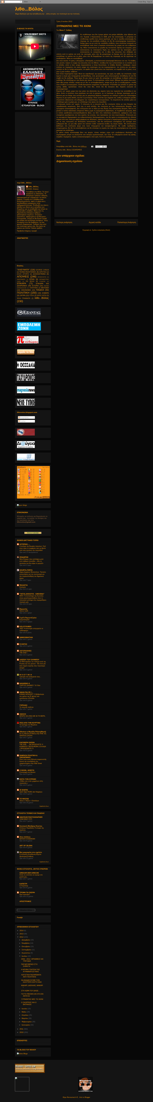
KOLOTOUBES (25, 626)
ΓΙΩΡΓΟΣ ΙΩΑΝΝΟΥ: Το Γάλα (29, 685)
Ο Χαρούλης (23, 886)
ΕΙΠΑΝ (31, 279)
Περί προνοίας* (24, 894)
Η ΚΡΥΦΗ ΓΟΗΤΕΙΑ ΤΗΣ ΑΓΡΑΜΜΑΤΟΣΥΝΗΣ (30, 970)
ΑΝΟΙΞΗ (22, 714)
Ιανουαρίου (26, 1025)
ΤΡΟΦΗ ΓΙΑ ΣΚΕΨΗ (27, 892)
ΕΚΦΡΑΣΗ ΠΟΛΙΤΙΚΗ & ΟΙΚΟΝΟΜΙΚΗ (28, 756)
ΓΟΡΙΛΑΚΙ (23, 705)
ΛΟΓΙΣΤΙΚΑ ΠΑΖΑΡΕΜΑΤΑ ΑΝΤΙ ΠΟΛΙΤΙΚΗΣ (31, 976)
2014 (22, 930)
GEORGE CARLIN (42, 270)
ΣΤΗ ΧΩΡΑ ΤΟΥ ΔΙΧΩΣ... (30, 991)
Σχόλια (22, 421)
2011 (22, 1029)
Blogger (87, 1097)
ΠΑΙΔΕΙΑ (40, 290)
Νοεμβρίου (26, 943)
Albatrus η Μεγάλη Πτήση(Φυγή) (32, 732)
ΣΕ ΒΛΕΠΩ (23, 790)
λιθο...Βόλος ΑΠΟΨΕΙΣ (72, 150)
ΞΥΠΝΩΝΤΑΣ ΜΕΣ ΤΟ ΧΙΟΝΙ (32, 999)
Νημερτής (23, 609)
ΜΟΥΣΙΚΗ (45, 288)
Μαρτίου (25, 1018)
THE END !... (24, 653)
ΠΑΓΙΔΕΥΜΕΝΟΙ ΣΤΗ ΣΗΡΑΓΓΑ (29, 965)
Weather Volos (26, 910)
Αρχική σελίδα (95, 222)
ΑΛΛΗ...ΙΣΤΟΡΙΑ (23, 274)
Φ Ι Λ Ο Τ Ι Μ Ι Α (25, 675)
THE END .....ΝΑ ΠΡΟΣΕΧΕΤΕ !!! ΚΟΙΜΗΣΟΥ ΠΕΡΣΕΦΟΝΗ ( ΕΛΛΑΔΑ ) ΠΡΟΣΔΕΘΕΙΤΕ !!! (32, 747)
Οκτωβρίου (26, 946)
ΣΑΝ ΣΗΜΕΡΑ (43, 293)
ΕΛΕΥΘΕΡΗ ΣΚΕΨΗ (27, 742)
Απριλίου (25, 1015)
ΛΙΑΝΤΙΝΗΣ (34, 288)
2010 (22, 1032)
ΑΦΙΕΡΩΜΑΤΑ (21, 279)
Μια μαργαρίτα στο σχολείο (30, 852)
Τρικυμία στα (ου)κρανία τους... (30, 677)
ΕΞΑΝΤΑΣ (42, 281)
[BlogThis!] (99, 146)
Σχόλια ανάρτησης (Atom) (101, 230)
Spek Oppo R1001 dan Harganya (30, 792)
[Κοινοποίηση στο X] (101, 146)
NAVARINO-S (24, 683)
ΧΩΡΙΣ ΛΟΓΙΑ (41, 295)
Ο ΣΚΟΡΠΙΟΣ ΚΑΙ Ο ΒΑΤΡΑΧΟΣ (28, 1003)
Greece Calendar (33, 533)
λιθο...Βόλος (29, 8)
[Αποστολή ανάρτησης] (92, 146)
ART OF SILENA (25, 846)
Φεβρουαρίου (27, 1022)
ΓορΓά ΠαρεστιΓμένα (27, 618)
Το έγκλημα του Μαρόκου (28, 725)
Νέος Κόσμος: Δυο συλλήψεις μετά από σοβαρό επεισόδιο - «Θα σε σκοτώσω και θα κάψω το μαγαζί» (31, 561)
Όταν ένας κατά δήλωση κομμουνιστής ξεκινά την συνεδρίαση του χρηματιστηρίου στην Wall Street (32, 761)
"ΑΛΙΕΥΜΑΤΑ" (23, 270)
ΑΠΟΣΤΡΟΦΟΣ (25, 901)
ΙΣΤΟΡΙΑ (35, 286)
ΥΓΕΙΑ (31, 295)
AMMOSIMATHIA (26, 637)
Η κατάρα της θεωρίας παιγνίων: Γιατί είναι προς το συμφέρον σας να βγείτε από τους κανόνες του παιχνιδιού (32, 548)
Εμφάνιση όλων (44, 806)
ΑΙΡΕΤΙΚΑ (42, 272)
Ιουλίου (25, 956)
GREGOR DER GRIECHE (29, 873)
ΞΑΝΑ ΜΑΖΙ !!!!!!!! (25, 819)
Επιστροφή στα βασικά (27, 772)
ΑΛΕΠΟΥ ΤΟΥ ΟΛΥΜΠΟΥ (29, 660)
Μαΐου (24, 1012)
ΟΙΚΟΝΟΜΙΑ (26, 290)
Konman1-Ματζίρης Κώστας (30, 826)
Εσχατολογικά (24, 620)
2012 (22, 937)
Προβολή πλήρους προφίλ (27, 231)
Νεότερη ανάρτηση (64, 222)
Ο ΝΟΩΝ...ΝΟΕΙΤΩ (26, 770)
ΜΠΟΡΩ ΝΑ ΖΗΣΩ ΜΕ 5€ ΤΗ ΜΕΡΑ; (32, 716)
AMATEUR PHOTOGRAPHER (30, 817)
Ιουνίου (25, 1009)
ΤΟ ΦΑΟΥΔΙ (24, 799)
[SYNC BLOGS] (22, 505)
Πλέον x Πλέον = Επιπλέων (29, 801)
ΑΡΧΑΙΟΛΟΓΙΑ (42, 277)
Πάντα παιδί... (24, 611)
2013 (22, 934)
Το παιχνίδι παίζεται (26, 707)
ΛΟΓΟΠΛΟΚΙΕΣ (25, 651)
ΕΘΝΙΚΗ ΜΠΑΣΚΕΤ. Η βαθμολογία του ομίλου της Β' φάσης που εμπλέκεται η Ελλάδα (31, 696)
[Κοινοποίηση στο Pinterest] (105, 146)
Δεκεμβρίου (26, 940)
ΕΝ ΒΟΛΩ (30, 281)
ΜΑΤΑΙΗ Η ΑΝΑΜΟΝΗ (27, 839)
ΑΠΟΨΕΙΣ (23, 276)
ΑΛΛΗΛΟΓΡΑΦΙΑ (39, 274)
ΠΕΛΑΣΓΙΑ (23, 585)
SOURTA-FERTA (26, 570)
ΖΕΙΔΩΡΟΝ (23, 557)
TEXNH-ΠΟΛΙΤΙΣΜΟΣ (27, 272)
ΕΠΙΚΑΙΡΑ (21, 283)
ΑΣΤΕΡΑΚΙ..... (24, 544)
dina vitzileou (24, 837)
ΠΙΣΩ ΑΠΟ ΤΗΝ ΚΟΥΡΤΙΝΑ (29, 723)
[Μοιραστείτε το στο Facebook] (103, 146)
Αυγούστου (26, 953)
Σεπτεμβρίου (27, 950)
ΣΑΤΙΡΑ (22, 295)
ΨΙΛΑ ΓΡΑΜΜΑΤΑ (23, 298)
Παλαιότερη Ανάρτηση (126, 222)
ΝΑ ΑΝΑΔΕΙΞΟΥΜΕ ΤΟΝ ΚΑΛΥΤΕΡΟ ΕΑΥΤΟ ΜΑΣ (31, 981)
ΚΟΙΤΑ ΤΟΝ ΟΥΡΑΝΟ (27, 779)
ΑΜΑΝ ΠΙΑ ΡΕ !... (26, 692)
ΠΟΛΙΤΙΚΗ (23, 292)
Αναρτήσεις (24, 417)
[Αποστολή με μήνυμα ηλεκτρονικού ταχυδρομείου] (96, 146)
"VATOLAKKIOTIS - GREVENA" (31, 594)
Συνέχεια (22, 587)
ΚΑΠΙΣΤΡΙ (23, 884)
